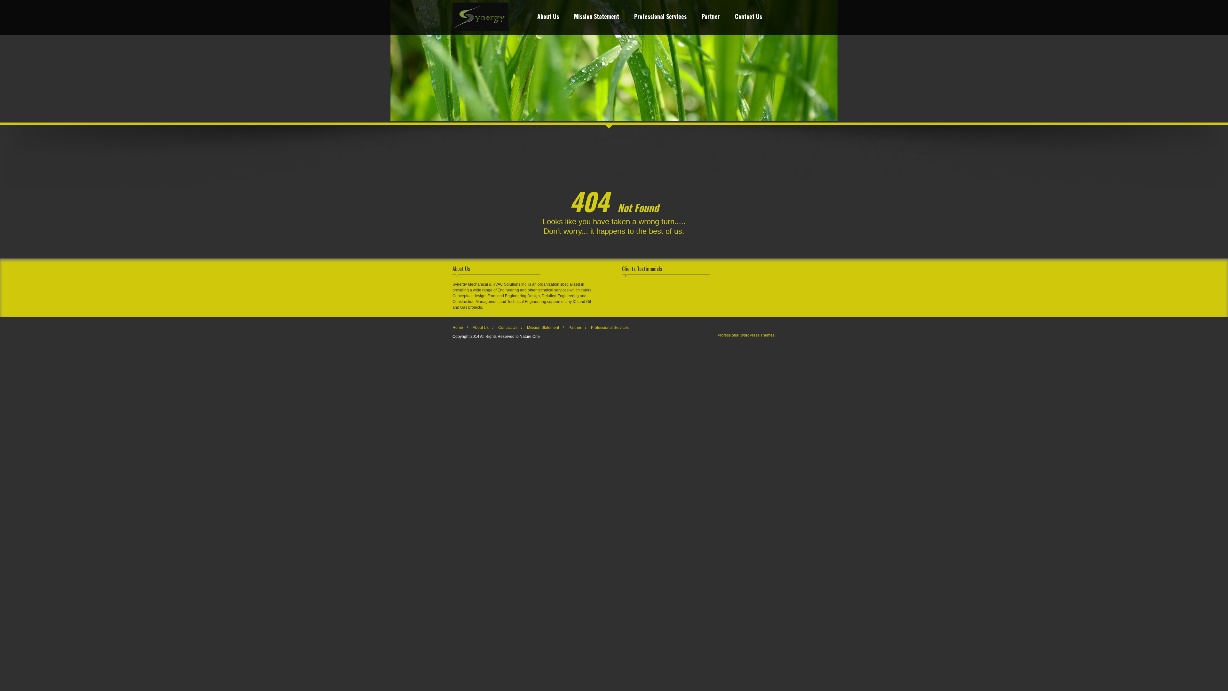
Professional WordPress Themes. (746, 335)
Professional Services (660, 17)
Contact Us (748, 17)
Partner (711, 17)
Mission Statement (596, 17)
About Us (548, 17)
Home (458, 327)
